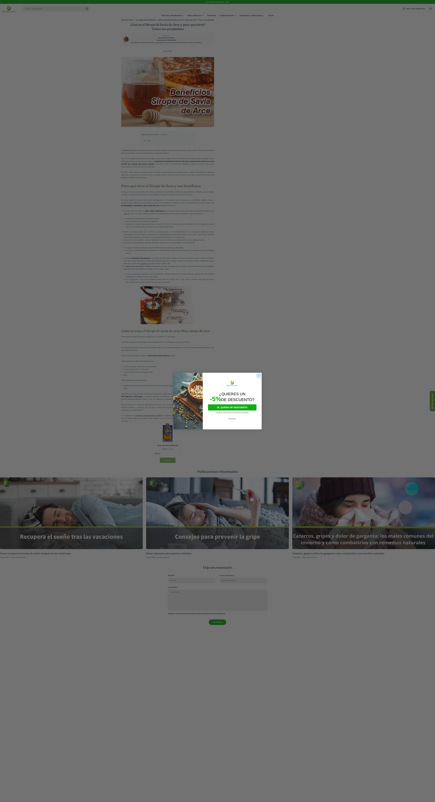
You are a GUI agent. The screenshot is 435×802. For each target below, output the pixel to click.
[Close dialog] (259, 376)
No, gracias (232, 419)
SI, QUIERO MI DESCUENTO (232, 407)
